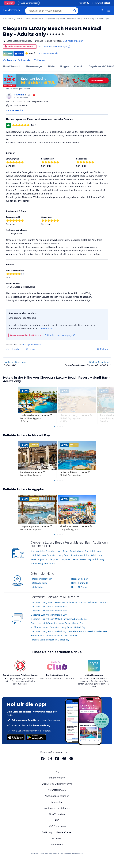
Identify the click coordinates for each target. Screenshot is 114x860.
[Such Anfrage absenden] (74, 10)
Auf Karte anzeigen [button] (73, 41)
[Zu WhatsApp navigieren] (71, 758)
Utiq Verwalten (57, 814)
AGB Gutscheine (57, 826)
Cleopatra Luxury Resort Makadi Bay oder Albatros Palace (59, 619)
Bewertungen (34, 66)
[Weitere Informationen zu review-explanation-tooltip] (56, 53)
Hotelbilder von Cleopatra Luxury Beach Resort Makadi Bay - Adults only (66, 555)
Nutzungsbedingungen (57, 796)
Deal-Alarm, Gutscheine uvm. (57, 783)
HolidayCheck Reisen (31, 344)
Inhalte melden (57, 777)
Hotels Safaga (37, 587)
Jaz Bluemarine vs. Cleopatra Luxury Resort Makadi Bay (58, 627)
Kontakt (82, 3)
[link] (102, 11)
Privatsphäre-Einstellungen (57, 808)
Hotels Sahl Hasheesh (41, 578)
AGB (57, 820)
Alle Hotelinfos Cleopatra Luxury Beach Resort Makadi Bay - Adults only (66, 551)
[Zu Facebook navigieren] (42, 758)
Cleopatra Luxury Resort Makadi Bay (48, 606)
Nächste (99, 362)
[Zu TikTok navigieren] (57, 758)
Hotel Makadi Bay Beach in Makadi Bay (50, 639)
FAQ (57, 771)
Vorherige (15, 362)
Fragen (64, 66)
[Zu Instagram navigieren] (50, 758)
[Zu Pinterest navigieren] (64, 758)
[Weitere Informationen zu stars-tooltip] (62, 34)
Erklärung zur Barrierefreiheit (57, 832)
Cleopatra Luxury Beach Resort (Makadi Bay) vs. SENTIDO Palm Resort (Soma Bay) (70, 602)
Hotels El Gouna (79, 587)
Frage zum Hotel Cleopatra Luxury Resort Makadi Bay (57, 623)
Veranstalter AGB (57, 790)
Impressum (57, 844)
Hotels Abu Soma (39, 582)
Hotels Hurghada (79, 582)
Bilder (52, 66)
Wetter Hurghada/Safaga (43, 563)
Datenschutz (57, 802)
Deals (8, 3)
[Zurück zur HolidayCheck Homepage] (12, 10)
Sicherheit (57, 838)
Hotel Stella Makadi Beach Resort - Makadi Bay (54, 635)
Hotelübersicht (12, 66)
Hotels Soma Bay (79, 578)
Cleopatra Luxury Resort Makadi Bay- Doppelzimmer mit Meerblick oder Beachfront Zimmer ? (70, 631)
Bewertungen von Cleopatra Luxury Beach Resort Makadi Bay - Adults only (67, 559)
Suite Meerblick (16, 110)
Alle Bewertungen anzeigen (18, 89)
